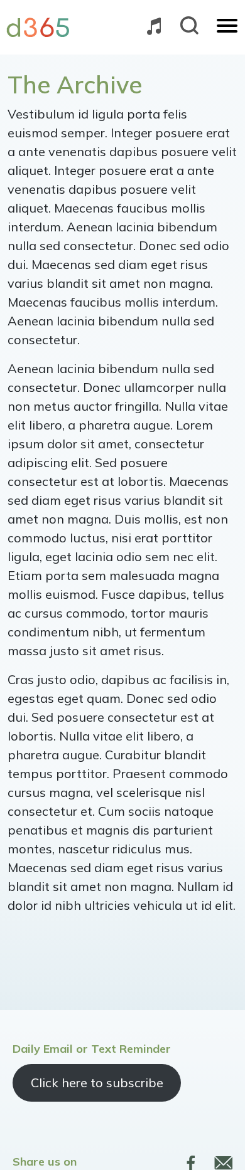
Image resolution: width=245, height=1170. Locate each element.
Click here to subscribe (97, 1082)
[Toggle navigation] (227, 27)
